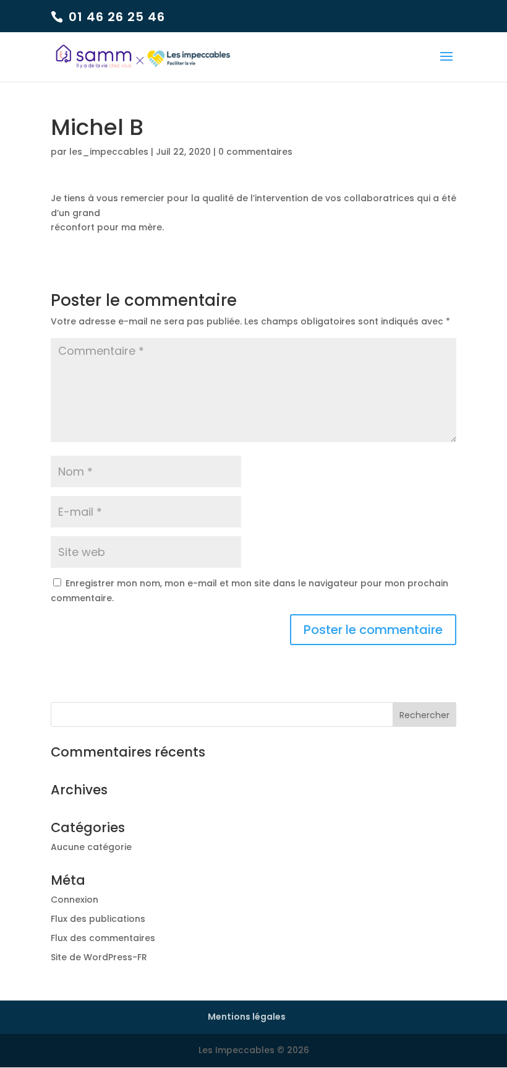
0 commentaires (255, 151)
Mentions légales (247, 1016)
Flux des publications (98, 919)
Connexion (74, 899)
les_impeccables (108, 151)
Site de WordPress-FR (99, 957)
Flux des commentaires (103, 938)
